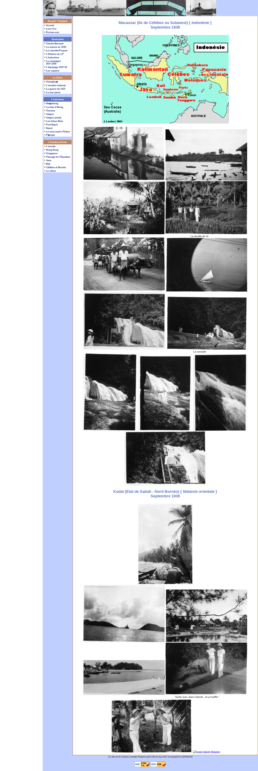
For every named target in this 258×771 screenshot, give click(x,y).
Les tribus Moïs (54, 121)
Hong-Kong (52, 150)
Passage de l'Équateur (58, 157)
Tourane (50, 110)
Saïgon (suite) (53, 117)
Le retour (51, 171)
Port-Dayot (52, 124)
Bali (48, 164)
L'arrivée (50, 146)
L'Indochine (52, 57)
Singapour (52, 153)
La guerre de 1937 (55, 89)
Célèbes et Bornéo (56, 167)
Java (48, 160)
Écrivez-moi (52, 32)
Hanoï (49, 128)
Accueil (50, 25)
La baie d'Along (54, 107)
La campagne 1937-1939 (52, 62)
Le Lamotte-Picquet (56, 50)
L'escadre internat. (56, 85)
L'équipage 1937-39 (56, 67)
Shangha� (52, 81)
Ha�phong (52, 103)
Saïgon (50, 114)
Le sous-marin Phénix (58, 131)
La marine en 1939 (56, 47)
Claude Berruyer (55, 43)
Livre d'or (51, 29)
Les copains (52, 70)
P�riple (50, 135)
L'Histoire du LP (55, 54)
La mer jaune (53, 92)
